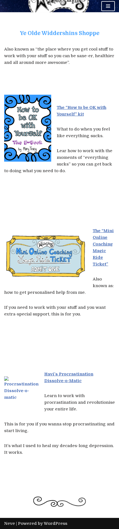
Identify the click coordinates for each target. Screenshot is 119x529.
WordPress (55, 523)
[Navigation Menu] (108, 6)
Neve (9, 523)
